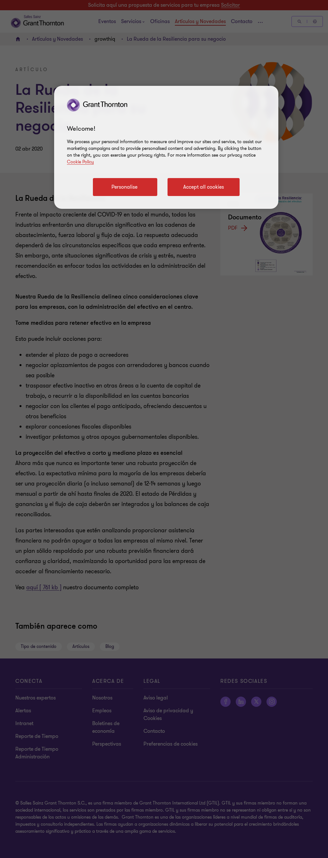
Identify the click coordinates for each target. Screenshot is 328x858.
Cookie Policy (80, 162)
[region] (166, 147)
